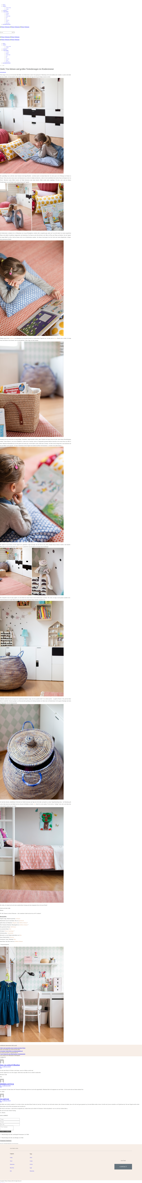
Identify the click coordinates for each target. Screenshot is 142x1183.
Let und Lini (4, 1099)
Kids (11, 1171)
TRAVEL (7, 21)
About (31, 1157)
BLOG (4, 4)
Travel (11, 1161)
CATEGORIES (5, 11)
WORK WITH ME (8, 7)
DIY (6, 57)
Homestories (12, 1164)
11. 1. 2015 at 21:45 (5, 1085)
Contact (31, 1161)
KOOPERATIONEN (7, 24)
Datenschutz (32, 1171)
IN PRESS (7, 9)
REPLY (1, 1101)
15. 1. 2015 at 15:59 (5, 1066)
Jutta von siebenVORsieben (10, 1065)
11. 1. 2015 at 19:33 (5, 1100)
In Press (31, 1164)
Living (11, 1157)
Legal (31, 1167)
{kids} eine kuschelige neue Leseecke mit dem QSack (12, 1048)
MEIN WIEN (7, 61)
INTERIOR (7, 13)
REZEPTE (7, 14)
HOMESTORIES (8, 16)
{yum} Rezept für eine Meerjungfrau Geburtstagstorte (12, 1054)
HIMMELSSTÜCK (7, 1084)
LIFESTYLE (7, 20)
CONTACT (5, 10)
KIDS (6, 17)
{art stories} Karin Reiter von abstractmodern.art (11, 1051)
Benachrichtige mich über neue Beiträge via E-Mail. (13, 1137)
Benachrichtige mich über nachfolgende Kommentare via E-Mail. (15, 1134)
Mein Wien (12, 1167)
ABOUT (4, 6)
